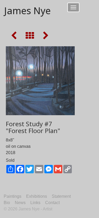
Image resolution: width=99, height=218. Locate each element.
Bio (7, 202)
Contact (52, 202)
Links (35, 202)
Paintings (12, 196)
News (20, 202)
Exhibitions (36, 196)
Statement (61, 196)
